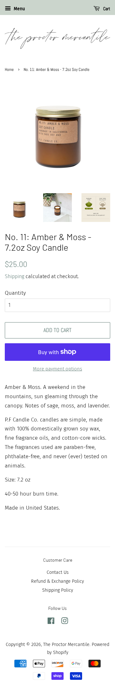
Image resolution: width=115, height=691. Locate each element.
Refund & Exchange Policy (57, 581)
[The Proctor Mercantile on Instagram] (64, 622)
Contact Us (58, 572)
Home (9, 69)
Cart (106, 8)
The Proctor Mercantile (66, 644)
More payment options (57, 369)
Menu (18, 8)
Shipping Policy (57, 590)
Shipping (14, 276)
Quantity (15, 293)
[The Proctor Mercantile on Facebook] (51, 622)
